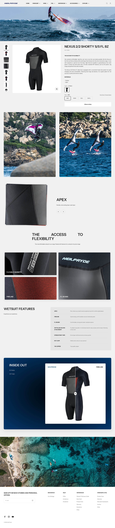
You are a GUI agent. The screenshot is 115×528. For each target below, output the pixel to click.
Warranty (79, 504)
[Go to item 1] (6, 47)
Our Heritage (51, 496)
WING (44, 3)
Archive (99, 504)
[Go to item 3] (6, 60)
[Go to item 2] (6, 54)
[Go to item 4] (6, 66)
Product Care (80, 501)
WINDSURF (35, 3)
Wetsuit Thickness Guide (83, 496)
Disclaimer (65, 501)
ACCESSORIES (74, 3)
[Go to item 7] (6, 85)
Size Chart (79, 499)
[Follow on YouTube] (13, 517)
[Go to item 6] (6, 79)
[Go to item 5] (6, 72)
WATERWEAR (61, 3)
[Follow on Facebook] (5, 517)
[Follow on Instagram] (9, 517)
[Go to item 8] (6, 91)
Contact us (65, 499)
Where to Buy (88, 104)
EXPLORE (84, 3)
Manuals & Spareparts (102, 501)
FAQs (64, 496)
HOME (27, 3)
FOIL (52, 3)
